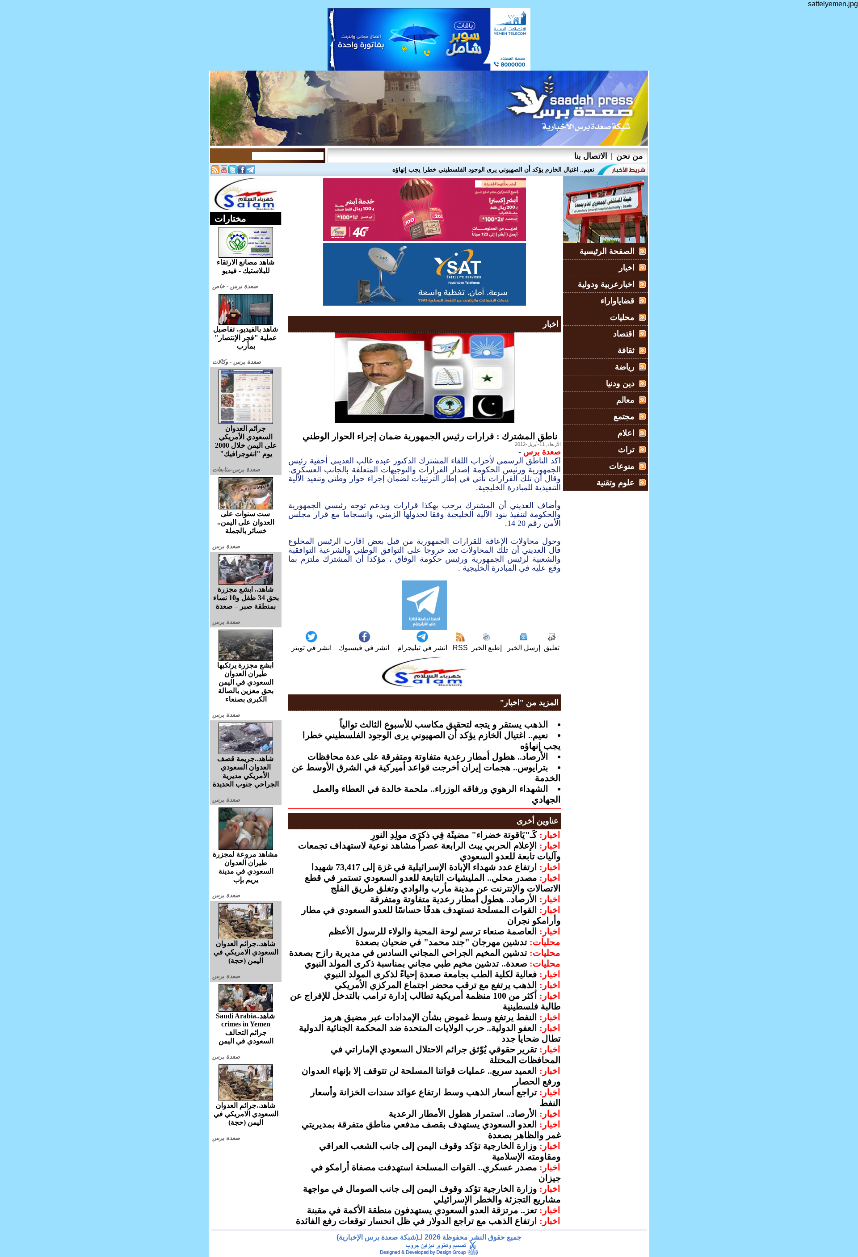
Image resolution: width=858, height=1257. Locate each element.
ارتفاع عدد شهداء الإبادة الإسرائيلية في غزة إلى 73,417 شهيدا (424, 867)
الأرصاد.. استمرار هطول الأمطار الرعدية (463, 1113)
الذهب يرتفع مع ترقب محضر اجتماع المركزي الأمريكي (436, 985)
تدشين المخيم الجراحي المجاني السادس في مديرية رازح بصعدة (408, 953)
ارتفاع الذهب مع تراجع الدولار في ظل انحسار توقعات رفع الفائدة (416, 1221)
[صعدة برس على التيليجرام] (250, 172)
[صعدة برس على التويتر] (232, 172)
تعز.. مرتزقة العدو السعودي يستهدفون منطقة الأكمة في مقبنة (422, 1210)
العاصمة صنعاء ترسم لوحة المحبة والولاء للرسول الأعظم (432, 931)
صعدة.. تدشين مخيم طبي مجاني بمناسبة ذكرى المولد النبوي (415, 963)
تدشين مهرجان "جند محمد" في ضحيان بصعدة (441, 942)
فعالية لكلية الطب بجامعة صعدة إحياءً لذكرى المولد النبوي (430, 974)
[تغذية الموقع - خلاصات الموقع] (214, 172)
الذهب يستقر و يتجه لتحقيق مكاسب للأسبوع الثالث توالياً (444, 724)
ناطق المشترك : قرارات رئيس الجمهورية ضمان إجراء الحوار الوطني (430, 436)
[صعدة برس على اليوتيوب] (223, 172)
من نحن (629, 155)
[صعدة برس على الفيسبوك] (241, 172)
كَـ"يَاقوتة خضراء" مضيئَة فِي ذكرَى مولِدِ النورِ (454, 835)
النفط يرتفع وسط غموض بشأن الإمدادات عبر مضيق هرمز (429, 1017)
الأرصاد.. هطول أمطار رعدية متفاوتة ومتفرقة (453, 899)
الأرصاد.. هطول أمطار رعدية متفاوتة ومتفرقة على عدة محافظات (427, 756)
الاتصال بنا (590, 155)
